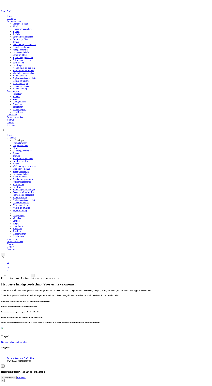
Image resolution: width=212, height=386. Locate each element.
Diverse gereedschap (22, 29)
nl (8, 267)
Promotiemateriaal (15, 117)
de (8, 262)
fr (7, 265)
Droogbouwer (19, 101)
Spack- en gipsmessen (23, 57)
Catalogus (11, 18)
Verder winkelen (8, 378)
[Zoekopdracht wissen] (29, 275)
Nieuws (10, 120)
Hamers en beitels (21, 52)
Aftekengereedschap (22, 60)
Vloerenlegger (19, 109)
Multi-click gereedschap (23, 73)
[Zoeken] (32, 275)
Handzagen (18, 65)
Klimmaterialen (20, 75)
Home (10, 16)
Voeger (16, 99)
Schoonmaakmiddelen (23, 36)
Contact (10, 122)
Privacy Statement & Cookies (20, 358)
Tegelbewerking (20, 88)
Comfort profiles (20, 39)
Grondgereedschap (21, 47)
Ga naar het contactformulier (14, 342)
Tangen (16, 42)
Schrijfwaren (18, 62)
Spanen (16, 31)
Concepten (12, 114)
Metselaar (17, 94)
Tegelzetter (18, 107)
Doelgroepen (13, 91)
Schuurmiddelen (20, 55)
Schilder (16, 96)
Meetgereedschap (21, 49)
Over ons (11, 125)
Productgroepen (14, 21)
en (8, 270)
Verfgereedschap (20, 24)
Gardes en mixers (21, 81)
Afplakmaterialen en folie (24, 78)
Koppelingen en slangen (24, 68)
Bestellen (21, 377)
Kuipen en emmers (21, 86)
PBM (15, 26)
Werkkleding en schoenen (24, 44)
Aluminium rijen (20, 83)
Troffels (16, 34)
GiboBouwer (19, 112)
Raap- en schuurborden (23, 70)
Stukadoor (17, 104)
